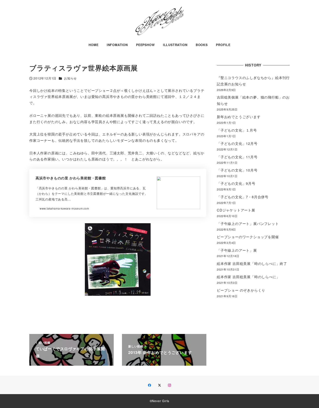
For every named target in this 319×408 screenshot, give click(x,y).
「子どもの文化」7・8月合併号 (242, 196)
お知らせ (70, 78)
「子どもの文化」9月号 (236, 183)
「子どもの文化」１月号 (237, 130)
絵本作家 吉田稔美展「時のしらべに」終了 (252, 263)
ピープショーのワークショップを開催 (248, 236)
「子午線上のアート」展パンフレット (248, 223)
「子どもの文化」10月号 (237, 170)
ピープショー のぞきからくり (241, 290)
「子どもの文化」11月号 (237, 156)
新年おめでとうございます (239, 116)
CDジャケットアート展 (236, 210)
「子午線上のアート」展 (237, 250)
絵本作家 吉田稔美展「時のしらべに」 (248, 276)
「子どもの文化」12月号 (237, 143)
